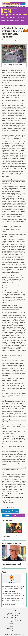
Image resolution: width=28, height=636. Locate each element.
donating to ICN (11, 604)
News (7, 17)
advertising (21, 586)
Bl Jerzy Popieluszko (14, 501)
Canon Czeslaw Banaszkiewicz (13, 501)
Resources (4, 23)
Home (2, 17)
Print (14, 515)
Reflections (13, 17)
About (13, 23)
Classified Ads (10, 20)
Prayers (17, 20)
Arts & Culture (20, 17)
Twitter (15, 511)
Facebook (7, 511)
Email (22, 515)
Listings (3, 20)
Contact (22, 20)
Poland (7, 501)
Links (9, 23)
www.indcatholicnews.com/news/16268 (12, 497)
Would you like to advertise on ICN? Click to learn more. (14, 6)
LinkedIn (6, 515)
